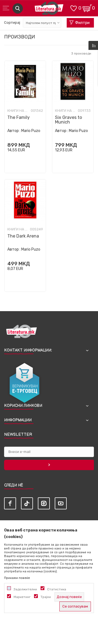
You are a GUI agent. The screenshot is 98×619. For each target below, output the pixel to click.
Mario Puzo (30, 130)
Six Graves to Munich (68, 119)
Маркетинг (22, 597)
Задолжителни (25, 589)
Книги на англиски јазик (18, 111)
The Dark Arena (23, 236)
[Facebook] (10, 503)
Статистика (56, 589)
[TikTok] (27, 503)
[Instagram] (43, 503)
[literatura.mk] (49, 9)
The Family (18, 117)
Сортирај (12, 22)
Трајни (46, 597)
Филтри (82, 22)
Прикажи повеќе (17, 577)
